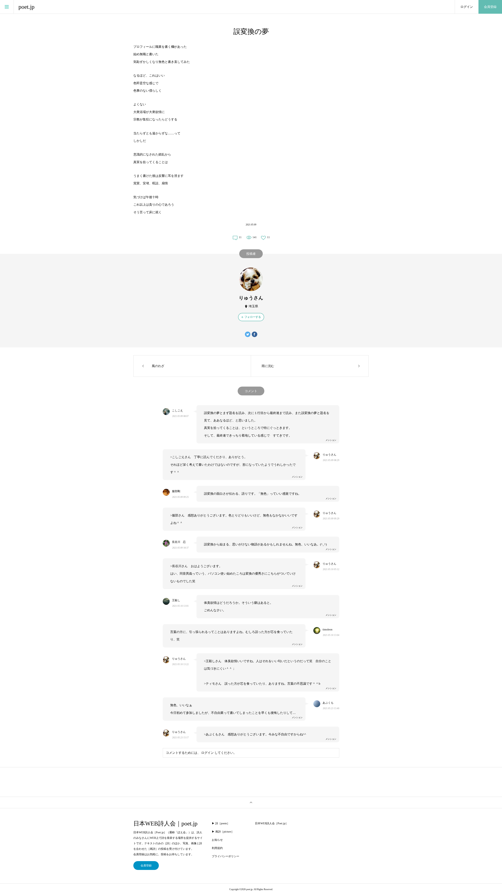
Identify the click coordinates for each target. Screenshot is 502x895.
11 (240, 237)
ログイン (466, 6)
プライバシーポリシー (225, 856)
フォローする (253, 317)
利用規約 (217, 848)
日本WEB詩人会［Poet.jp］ (271, 823)
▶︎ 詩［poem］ (221, 823)
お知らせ (217, 839)
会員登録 (490, 6)
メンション (331, 440)
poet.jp (26, 7)
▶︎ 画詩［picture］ (223, 831)
